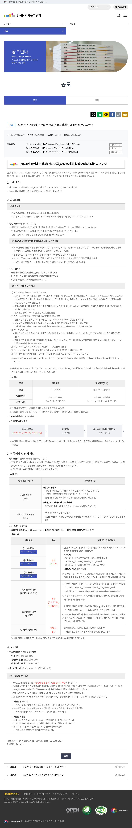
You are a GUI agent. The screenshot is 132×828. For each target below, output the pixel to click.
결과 (97, 100)
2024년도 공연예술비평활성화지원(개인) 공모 (43, 775)
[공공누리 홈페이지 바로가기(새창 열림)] (72, 809)
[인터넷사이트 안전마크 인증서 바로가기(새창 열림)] (86, 807)
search (118, 15)
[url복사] (118, 114)
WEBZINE (122, 7)
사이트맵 (75, 794)
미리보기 (114, 145)
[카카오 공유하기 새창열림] (106, 114)
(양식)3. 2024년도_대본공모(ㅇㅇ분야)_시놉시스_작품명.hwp (52, 152)
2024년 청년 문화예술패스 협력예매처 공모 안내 (44, 767)
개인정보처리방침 (11, 794)
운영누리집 (93, 7)
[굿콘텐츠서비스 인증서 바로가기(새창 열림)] (119, 809)
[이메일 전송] (125, 114)
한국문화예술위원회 (23, 15)
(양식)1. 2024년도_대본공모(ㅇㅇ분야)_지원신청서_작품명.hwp (53, 144)
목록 (66, 756)
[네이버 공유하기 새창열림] (99, 114)
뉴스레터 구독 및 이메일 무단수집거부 (52, 794)
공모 (35, 100)
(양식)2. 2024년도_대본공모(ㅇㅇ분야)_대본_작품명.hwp (50, 148)
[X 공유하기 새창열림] (93, 114)
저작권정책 (27, 794)
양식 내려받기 (27, 552)
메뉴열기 (125, 15)
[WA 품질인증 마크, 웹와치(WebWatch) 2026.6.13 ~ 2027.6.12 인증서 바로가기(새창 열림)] (101, 807)
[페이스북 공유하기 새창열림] (112, 114)
